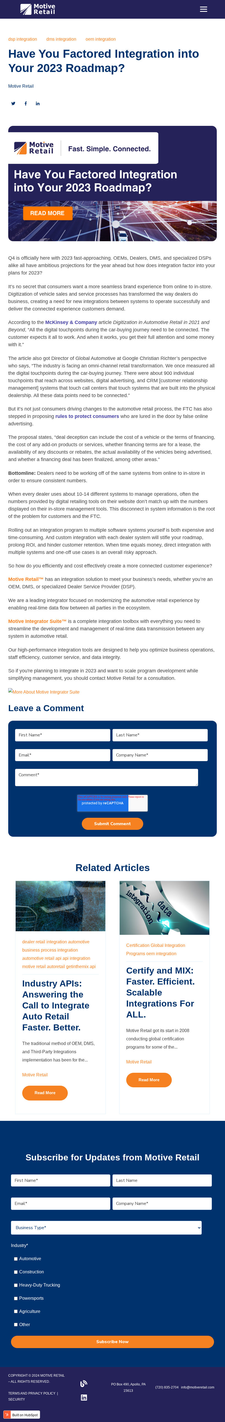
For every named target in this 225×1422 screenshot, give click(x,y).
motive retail (34, 966)
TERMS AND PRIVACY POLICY (31, 1393)
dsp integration (22, 39)
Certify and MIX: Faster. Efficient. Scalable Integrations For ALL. (160, 992)
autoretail (56, 966)
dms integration (61, 39)
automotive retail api (41, 958)
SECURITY (16, 1399)
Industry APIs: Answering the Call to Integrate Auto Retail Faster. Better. (55, 1005)
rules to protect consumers (87, 416)
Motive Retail (21, 86)
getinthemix (77, 966)
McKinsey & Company (71, 322)
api (93, 966)
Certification (138, 945)
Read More (45, 1093)
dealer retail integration (44, 941)
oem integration (101, 39)
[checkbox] (111, 1292)
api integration (76, 958)
